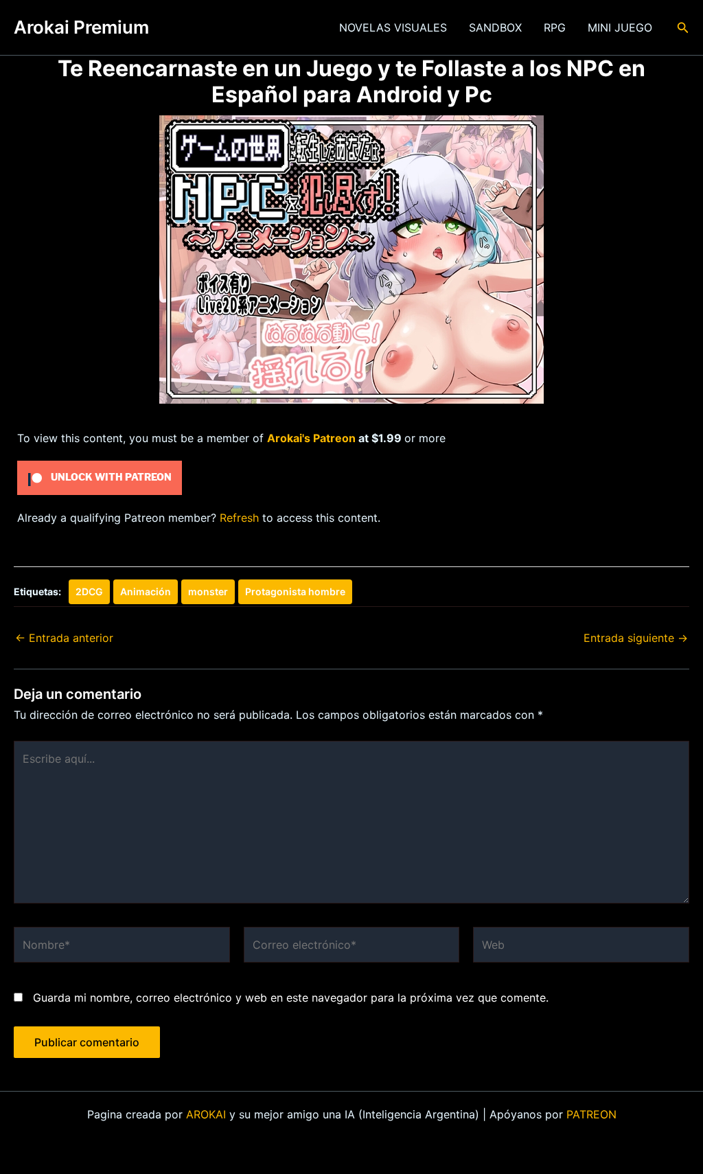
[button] (683, 27)
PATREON (591, 1114)
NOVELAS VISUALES (393, 27)
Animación (145, 591)
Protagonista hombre (295, 591)
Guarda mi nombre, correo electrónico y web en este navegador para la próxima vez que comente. (291, 997)
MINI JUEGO (620, 27)
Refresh (239, 518)
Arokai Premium (81, 27)
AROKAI (206, 1114)
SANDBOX (495, 27)
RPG (555, 27)
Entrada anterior (64, 637)
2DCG (89, 591)
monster (208, 591)
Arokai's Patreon (311, 438)
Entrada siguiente (636, 637)
